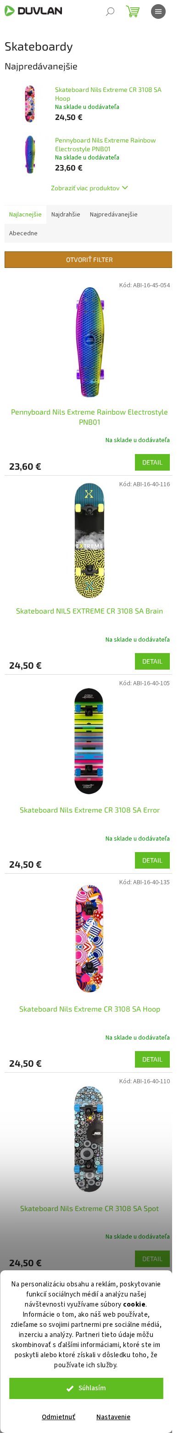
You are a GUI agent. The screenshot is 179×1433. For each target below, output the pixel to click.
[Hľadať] (110, 11)
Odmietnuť (58, 1417)
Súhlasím (92, 1388)
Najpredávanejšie (114, 214)
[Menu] (158, 11)
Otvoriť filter (89, 259)
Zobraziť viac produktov (85, 188)
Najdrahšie (65, 214)
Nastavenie (113, 1417)
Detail (152, 462)
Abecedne (23, 233)
